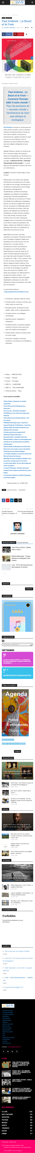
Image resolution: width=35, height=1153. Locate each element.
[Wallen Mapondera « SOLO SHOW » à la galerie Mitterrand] (5, 887)
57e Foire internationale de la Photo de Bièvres (25, 512)
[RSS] (12, 1051)
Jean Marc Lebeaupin (9, 27)
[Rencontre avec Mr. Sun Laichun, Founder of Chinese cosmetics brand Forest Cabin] (5, 836)
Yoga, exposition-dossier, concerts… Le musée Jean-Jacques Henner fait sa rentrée (17, 773)
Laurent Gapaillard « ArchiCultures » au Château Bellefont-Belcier (22, 894)
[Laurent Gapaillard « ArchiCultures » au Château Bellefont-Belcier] (5, 895)
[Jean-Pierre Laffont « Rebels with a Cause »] (6, 549)
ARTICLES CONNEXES (9, 542)
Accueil (3, 15)
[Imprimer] (20, 500)
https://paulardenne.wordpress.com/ (16, 292)
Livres (8, 15)
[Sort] (3, 641)
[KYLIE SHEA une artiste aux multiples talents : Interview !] (5, 853)
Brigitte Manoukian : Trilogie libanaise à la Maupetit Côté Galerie (21, 558)
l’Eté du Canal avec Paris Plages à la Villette (17, 951)
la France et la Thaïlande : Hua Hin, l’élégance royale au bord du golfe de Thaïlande (21, 800)
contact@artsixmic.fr (14, 1047)
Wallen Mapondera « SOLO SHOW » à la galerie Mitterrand (22, 886)
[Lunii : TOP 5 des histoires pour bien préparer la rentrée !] (6, 567)
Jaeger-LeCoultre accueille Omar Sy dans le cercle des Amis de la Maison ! (17, 825)
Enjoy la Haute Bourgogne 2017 (14, 987)
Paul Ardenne (22, 490)
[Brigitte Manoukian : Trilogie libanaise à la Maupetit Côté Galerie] (6, 558)
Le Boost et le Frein (12, 490)
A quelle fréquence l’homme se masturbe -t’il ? (9, 513)
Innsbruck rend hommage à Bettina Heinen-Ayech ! (21, 1098)
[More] (26, 34)
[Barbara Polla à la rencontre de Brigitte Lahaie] (5, 845)
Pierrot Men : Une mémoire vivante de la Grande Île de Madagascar (22, 784)
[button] (3, 2)
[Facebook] (3, 500)
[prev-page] (3, 574)
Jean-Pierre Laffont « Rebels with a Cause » (22, 1080)
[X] (17, 1051)
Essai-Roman (15, 15)
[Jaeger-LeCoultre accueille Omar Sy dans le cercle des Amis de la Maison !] (17, 822)
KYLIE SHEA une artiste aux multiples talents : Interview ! (21, 852)
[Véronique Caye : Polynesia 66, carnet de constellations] (5, 902)
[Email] (16, 500)
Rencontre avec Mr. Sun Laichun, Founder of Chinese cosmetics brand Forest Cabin (21, 835)
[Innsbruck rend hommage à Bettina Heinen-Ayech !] (6, 1100)
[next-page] (6, 574)
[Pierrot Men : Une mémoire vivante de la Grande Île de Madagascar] (5, 784)
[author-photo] (17, 531)
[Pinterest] (8, 500)
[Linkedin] (12, 500)
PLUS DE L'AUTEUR (22, 542)
